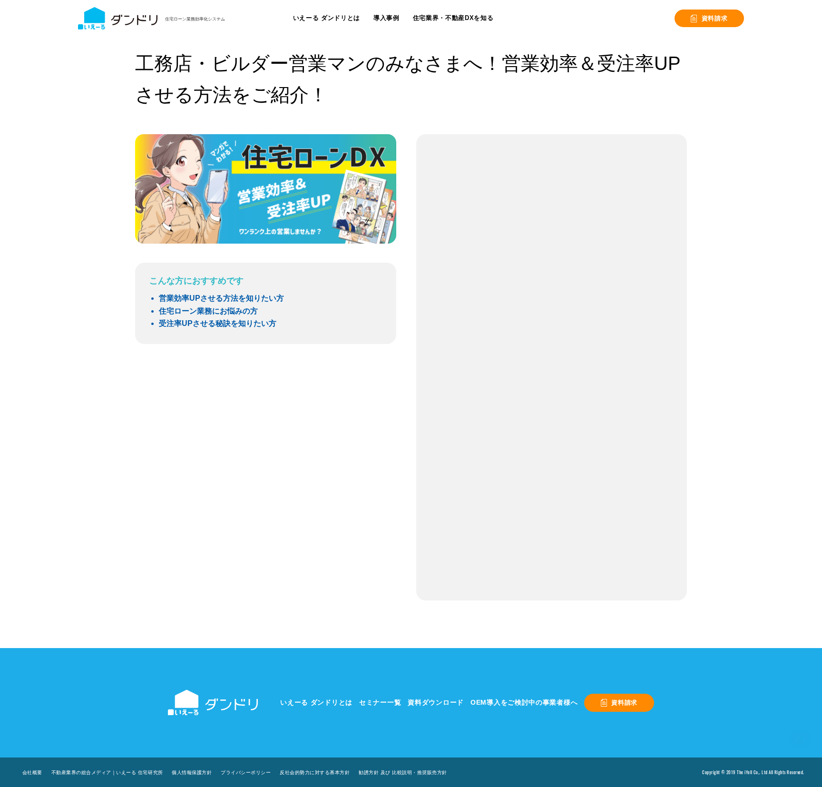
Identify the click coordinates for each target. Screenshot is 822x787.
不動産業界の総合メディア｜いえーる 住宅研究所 (107, 772)
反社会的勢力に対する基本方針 (315, 772)
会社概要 (32, 772)
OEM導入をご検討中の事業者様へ (523, 702)
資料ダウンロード (436, 702)
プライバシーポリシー (246, 772)
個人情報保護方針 (192, 772)
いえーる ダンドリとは (316, 702)
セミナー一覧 (380, 702)
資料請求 (715, 18)
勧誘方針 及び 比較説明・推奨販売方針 (403, 772)
